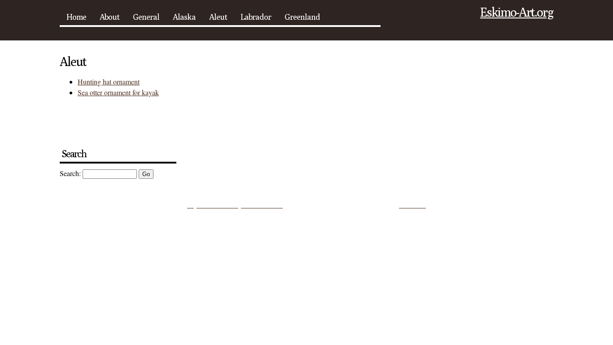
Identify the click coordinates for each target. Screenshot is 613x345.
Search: (70, 173)
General (146, 17)
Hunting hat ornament (109, 81)
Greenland (302, 17)
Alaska (184, 17)
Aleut (218, 17)
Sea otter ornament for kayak (118, 92)
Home (76, 17)
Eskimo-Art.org (516, 11)
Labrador (256, 17)
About (109, 17)
